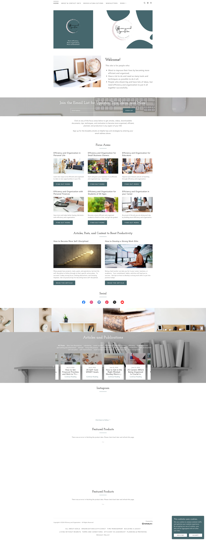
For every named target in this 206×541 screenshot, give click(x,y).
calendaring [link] (87, 345)
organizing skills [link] (105, 347)
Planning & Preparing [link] (137, 532)
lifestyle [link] (80, 347)
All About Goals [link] (72, 529)
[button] (123, 3)
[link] (147, 2)
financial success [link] (142, 345)
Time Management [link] (115, 529)
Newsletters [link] (112, 3)
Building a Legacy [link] (132, 529)
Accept (196, 535)
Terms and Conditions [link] (92, 532)
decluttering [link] (109, 345)
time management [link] (134, 350)
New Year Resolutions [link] (74, 345)
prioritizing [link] (123, 347)
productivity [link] (133, 347)
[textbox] (96, 110)
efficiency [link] (131, 345)
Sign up (129, 110)
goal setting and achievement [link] (66, 347)
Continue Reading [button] (70, 377)
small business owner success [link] (104, 350)
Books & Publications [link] (93, 3)
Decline (180, 535)
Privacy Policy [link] (103, 535)
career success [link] (98, 345)
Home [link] (56, 3)
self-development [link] (145, 347)
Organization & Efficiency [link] (93, 529)
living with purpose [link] (91, 347)
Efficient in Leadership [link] (115, 532)
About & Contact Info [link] (71, 3)
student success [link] (121, 350)
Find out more (63, 184)
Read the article (64, 283)
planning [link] (115, 347)
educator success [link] (120, 345)
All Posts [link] (61, 345)
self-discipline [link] (73, 350)
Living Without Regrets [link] (70, 532)
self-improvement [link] (86, 350)
